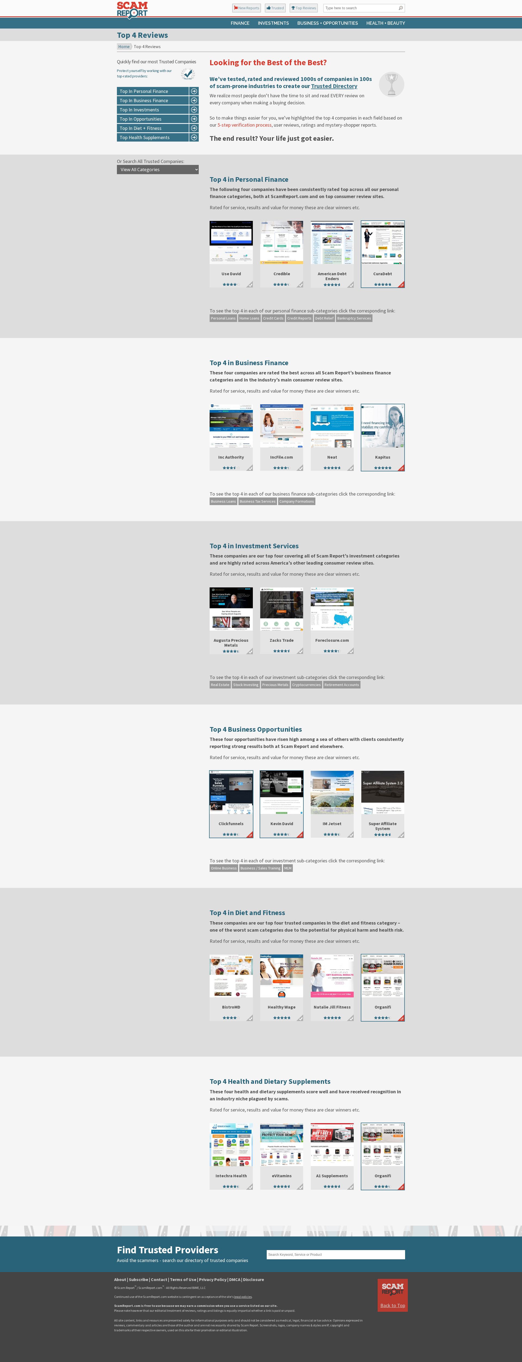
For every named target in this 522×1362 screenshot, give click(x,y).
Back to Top (392, 1305)
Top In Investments (139, 110)
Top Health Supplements (145, 137)
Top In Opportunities (140, 119)
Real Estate (220, 684)
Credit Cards (273, 318)
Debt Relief (324, 318)
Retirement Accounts (342, 684)
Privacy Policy (212, 1279)
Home (124, 46)
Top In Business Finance (144, 100)
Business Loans (223, 501)
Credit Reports (299, 318)
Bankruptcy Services (354, 318)
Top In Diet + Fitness (140, 128)
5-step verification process (244, 125)
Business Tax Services (258, 501)
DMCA (234, 1279)
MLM (287, 868)
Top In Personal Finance (144, 91)
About (120, 1279)
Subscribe (138, 1279)
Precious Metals (275, 684)
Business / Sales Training (261, 868)
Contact (159, 1279)
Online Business (224, 868)
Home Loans (249, 318)
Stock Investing (246, 684)
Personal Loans (223, 318)
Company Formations (296, 501)
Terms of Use (183, 1279)
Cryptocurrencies (306, 684)
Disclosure (253, 1279)
